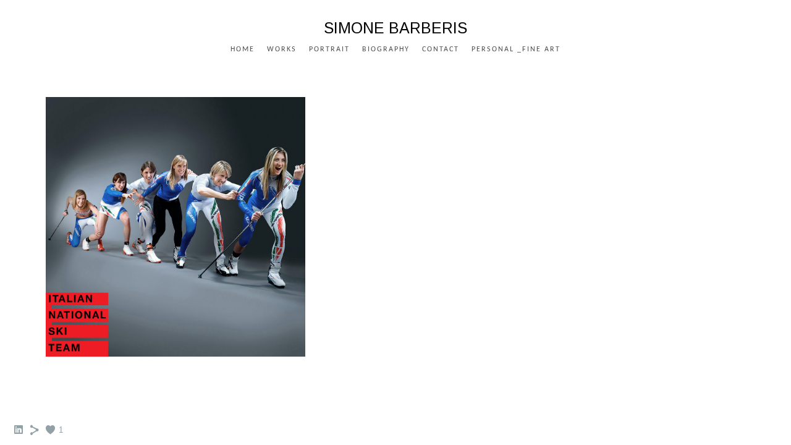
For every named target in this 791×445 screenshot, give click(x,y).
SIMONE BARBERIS (395, 27)
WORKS (282, 49)
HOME (243, 49)
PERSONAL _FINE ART (516, 49)
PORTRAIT (329, 49)
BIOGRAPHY (386, 49)
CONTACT (440, 49)
